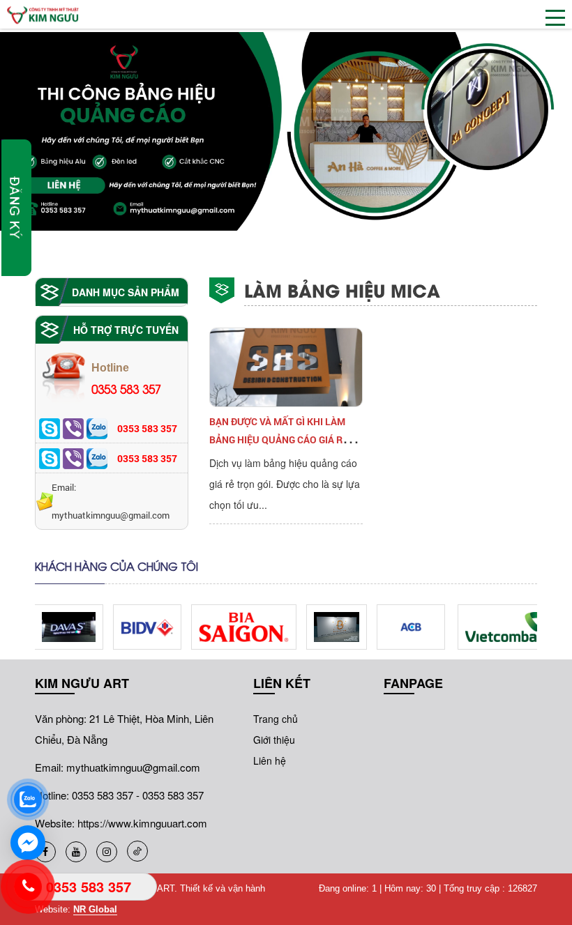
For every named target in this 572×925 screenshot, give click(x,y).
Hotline (126, 379)
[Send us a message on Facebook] (27, 842)
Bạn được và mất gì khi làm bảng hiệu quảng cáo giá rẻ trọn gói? (278, 440)
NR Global (95, 909)
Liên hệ (269, 760)
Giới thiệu (274, 740)
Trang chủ (275, 719)
